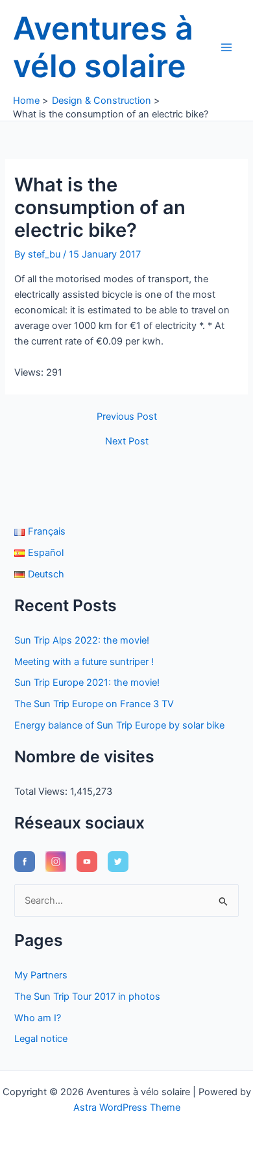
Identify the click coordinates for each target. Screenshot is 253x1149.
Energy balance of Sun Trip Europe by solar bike (119, 725)
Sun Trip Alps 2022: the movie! (81, 640)
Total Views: (42, 791)
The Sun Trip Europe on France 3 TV (94, 704)
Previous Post (127, 417)
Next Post (127, 441)
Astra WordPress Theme (126, 1107)
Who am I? (37, 1018)
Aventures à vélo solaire (103, 47)
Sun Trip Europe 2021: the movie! (87, 682)
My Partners (40, 975)
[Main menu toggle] (226, 47)
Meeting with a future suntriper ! (84, 662)
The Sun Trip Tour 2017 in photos (87, 996)
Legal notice (40, 1039)
